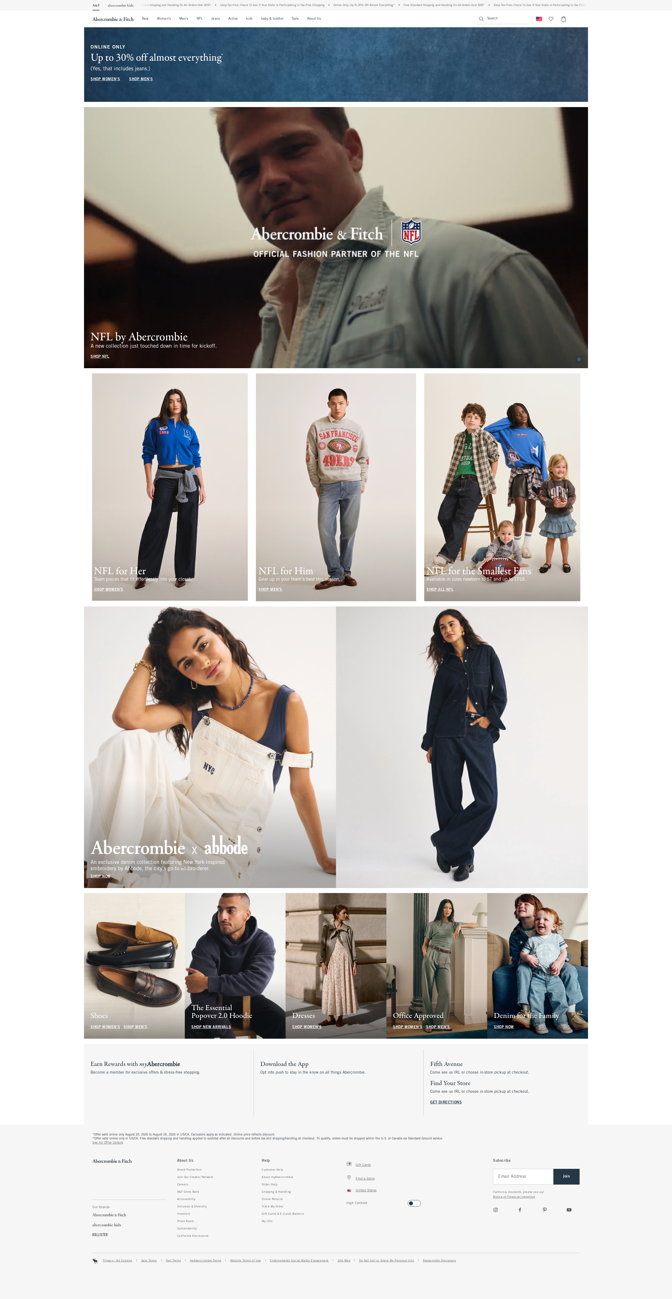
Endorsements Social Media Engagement (299, 1260)
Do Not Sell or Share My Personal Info (386, 1260)
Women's (164, 18)
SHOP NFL (100, 356)
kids (249, 18)
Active (233, 18)
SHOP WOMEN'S (105, 79)
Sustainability (187, 1228)
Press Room (185, 1221)
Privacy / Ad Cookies (117, 1260)
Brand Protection (189, 1170)
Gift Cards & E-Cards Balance (283, 1214)
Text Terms (173, 1260)
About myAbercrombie (277, 1177)
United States (366, 1190)
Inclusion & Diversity (192, 1206)
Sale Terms (149, 1260)
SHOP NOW (101, 876)
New (145, 18)
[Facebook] (520, 1209)
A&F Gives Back (188, 1192)
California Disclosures (193, 1236)
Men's (183, 18)
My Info (267, 1221)
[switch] (348, 1201)
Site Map (344, 1260)
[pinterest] (544, 1209)
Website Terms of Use (245, 1260)
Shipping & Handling (276, 1192)
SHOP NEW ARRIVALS (211, 1027)
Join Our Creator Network (195, 1177)
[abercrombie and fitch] (113, 18)
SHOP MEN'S (141, 79)
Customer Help (272, 1170)
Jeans (215, 18)
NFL (200, 18)
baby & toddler (272, 18)
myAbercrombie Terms (205, 1260)
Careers (182, 1184)
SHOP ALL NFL (440, 590)
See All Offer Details (107, 1142)
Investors (183, 1214)
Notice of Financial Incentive (514, 1197)
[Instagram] (495, 1209)
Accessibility (186, 1199)
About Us (314, 18)
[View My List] (551, 18)
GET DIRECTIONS (446, 1102)
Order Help (269, 1184)
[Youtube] (569, 1209)
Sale (295, 18)
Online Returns (272, 1199)
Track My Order (272, 1206)
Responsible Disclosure (439, 1260)
